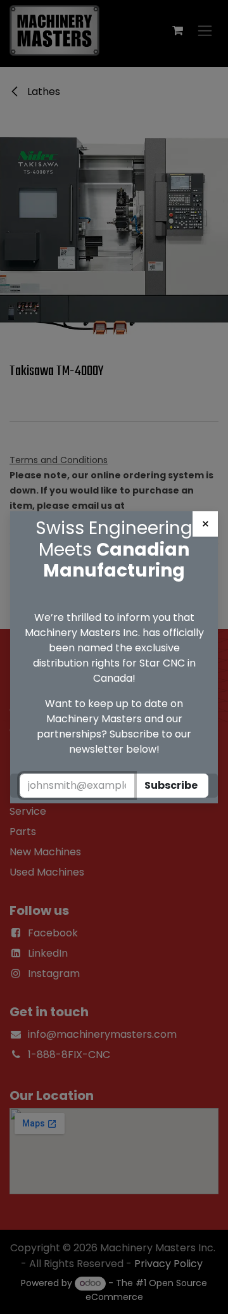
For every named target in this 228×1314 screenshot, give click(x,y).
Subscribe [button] (171, 785)
